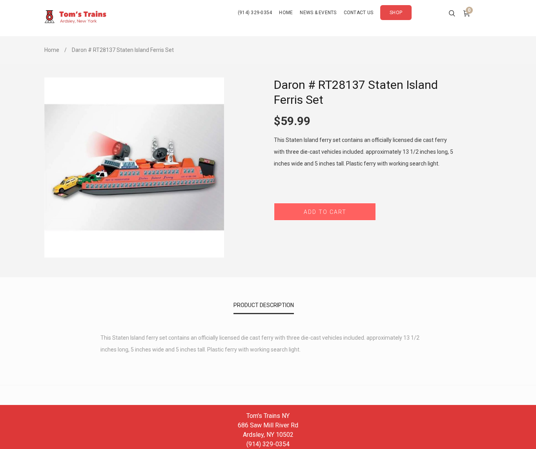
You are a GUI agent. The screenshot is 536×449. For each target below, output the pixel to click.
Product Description (263, 305)
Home (51, 50)
